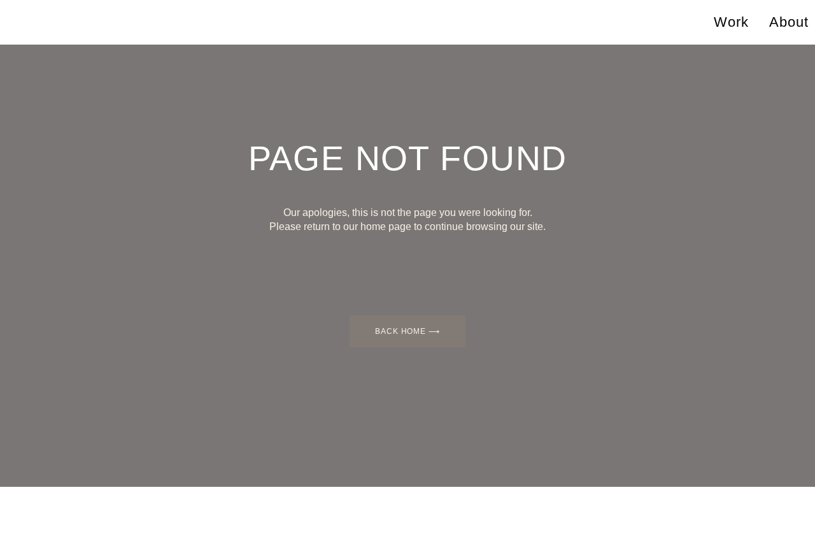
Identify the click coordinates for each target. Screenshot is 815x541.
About (789, 22)
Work (731, 22)
